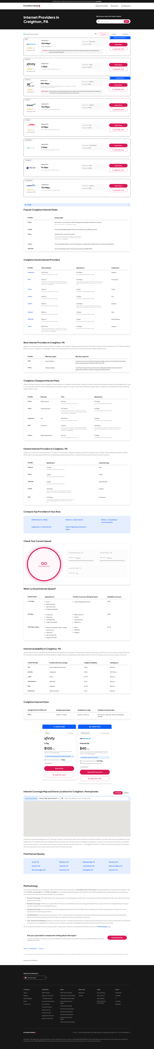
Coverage (118, 793)
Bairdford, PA (64, 862)
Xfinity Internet (46, 1012)
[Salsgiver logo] (30, 168)
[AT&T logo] (31, 44)
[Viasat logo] (31, 104)
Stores (126, 793)
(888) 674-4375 (119, 170)
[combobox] (96, 798)
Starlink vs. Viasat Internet (74, 520)
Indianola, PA (63, 866)
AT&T (29, 279)
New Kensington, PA (38, 870)
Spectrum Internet (47, 995)
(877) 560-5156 (119, 130)
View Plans (118, 45)
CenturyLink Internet (48, 1001)
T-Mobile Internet (47, 998)
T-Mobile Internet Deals (67, 998)
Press (25, 1001)
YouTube (117, 1001)
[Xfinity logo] (30, 64)
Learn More (98, 1)
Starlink (30, 303)
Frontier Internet (47, 1007)
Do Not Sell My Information (101, 1002)
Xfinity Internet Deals (66, 1014)
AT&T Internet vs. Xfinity (40, 520)
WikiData (118, 1004)
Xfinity (30, 289)
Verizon (30, 296)
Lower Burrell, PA (88, 866)
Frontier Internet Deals (67, 1009)
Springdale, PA (88, 870)
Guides (81, 995)
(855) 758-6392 (119, 150)
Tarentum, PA (113, 870)
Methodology (102, 926)
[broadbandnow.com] (32, 6)
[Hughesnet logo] (31, 185)
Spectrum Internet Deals (67, 995)
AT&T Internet (46, 992)
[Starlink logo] (30, 84)
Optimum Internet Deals (67, 1022)
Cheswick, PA (113, 862)
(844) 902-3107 (119, 190)
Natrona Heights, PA (115, 866)
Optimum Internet (47, 1018)
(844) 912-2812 (119, 109)
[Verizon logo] (30, 125)
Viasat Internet (46, 1010)
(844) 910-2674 (119, 69)
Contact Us (27, 1004)
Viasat (29, 326)
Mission (26, 995)
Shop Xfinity (59, 768)
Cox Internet (46, 1004)
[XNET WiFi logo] (30, 148)
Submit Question (117, 937)
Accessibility (101, 998)
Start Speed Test (44, 564)
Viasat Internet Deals (66, 1011)
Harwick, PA (36, 866)
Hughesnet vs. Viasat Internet (41, 527)
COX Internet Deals (66, 1006)
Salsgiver (30, 312)
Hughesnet (31, 272)
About (25, 992)
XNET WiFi (30, 319)
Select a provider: (31, 798)
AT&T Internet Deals (66, 992)
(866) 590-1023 (119, 49)
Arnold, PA (35, 862)
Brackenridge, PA (89, 862)
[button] (102, 6)
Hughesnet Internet (48, 1015)
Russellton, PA (64, 870)
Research (81, 992)
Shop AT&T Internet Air (94, 772)
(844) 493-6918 (119, 89)
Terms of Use (101, 995)
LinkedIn (117, 995)
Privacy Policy (101, 992)
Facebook (118, 992)
